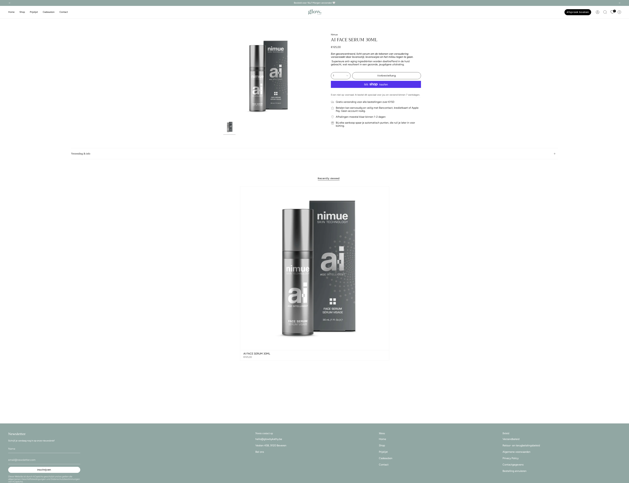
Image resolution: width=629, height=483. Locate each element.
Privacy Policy (511, 458)
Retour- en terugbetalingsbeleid (521, 445)
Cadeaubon (385, 458)
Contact (384, 464)
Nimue (334, 34)
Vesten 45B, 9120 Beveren (270, 445)
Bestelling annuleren (514, 471)
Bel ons (259, 451)
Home (382, 439)
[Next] (619, 2)
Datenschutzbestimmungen (65, 479)
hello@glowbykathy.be (268, 439)
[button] (22, 12)
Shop (382, 445)
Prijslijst (383, 451)
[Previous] (9, 2)
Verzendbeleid (511, 439)
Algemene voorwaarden (516, 451)
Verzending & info (80, 153)
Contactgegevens (513, 464)
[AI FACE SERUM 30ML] (314, 268)
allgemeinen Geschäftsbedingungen (27, 479)
